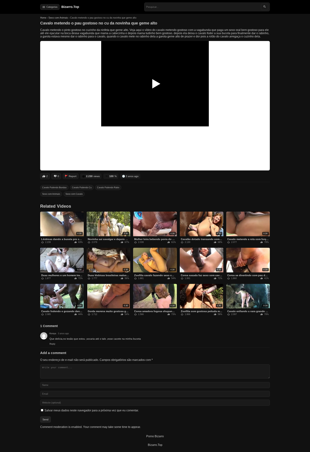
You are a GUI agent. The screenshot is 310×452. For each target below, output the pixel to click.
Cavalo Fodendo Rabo (108, 187)
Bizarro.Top (70, 7)
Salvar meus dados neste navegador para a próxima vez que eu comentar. (91, 410)
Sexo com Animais (58, 17)
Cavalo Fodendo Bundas (54, 187)
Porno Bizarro (155, 436)
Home (43, 17)
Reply (52, 344)
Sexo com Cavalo (74, 194)
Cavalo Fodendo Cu (82, 187)
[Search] (264, 7)
